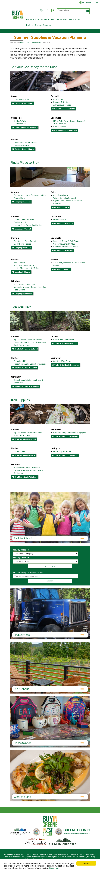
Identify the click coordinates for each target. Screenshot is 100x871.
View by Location (21, 557)
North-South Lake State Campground (30, 364)
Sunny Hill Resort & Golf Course (66, 241)
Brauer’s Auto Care (61, 102)
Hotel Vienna (19, 290)
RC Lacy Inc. (58, 99)
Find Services (61, 19)
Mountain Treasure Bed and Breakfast (30, 287)
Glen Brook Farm (60, 195)
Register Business (43, 25)
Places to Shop (32, 19)
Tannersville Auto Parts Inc (25, 142)
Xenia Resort (19, 263)
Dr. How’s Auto (20, 121)
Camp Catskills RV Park (24, 219)
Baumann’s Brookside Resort (66, 246)
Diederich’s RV (20, 124)
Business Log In (90, 2)
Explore (29, 25)
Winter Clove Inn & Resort (64, 198)
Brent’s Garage (59, 126)
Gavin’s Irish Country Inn (63, 339)
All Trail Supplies (24, 439)
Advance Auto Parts (62, 105)
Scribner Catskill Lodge (24, 265)
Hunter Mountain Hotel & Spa (26, 268)
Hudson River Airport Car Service (28, 225)
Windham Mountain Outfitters (27, 468)
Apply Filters (50, 566)
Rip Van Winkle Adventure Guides (28, 339)
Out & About (74, 19)
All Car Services (22, 103)
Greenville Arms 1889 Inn (64, 244)
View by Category (21, 550)
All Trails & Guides (25, 349)
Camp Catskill (20, 361)
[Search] (87, 11)
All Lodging (21, 202)
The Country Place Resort (25, 241)
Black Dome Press (22, 345)
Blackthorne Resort (22, 244)
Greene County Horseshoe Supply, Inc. (69, 433)
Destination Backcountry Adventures (30, 342)
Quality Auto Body (21, 99)
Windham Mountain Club (24, 284)
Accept (86, 863)
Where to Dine (47, 19)
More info (53, 867)
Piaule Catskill (20, 222)
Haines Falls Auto (21, 145)
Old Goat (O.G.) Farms (62, 361)
